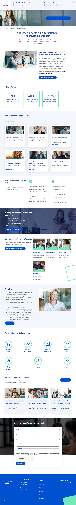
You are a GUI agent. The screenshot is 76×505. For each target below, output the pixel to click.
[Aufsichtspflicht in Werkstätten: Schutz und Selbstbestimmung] (15, 393)
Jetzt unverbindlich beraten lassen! (46, 77)
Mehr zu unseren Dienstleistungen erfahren (14, 248)
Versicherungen (12, 28)
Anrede (19, 429)
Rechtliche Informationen (44, 495)
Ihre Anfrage (20, 448)
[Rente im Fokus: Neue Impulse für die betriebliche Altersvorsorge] (38, 393)
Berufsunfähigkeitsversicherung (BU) (37, 137)
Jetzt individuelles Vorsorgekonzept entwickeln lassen (57, 18)
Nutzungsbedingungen (44, 487)
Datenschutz (42, 491)
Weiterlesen (8, 410)
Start (7, 28)
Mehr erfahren (9, 143)
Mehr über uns (8, 323)
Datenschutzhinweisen (22, 454)
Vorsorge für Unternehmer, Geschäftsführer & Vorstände (36, 162)
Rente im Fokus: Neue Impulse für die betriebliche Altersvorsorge (37, 404)
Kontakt (41, 480)
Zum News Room (64, 379)
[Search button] (69, 6)
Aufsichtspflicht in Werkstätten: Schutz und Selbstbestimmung (13, 404)
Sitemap (41, 498)
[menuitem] (17, 6)
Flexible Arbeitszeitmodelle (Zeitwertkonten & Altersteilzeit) (13, 162)
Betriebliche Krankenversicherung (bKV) (60, 138)
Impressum (41, 484)
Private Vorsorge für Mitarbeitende (60, 161)
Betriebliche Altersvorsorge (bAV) (14, 137)
